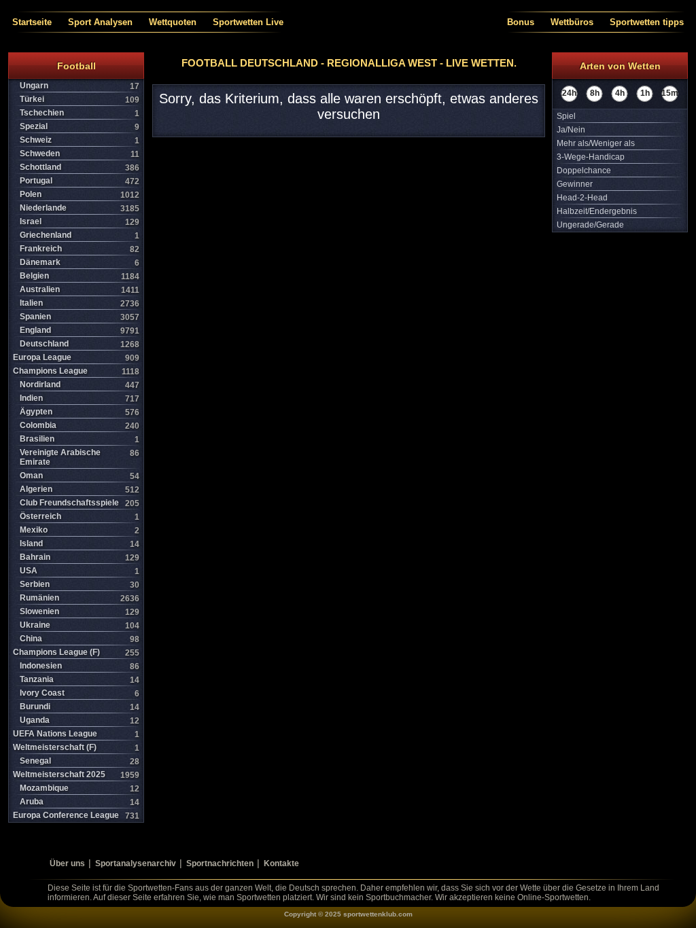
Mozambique (79, 788)
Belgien (79, 276)
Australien (79, 290)
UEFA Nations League (76, 734)
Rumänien (79, 598)
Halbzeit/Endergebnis (597, 211)
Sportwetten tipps (647, 22)
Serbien (79, 584)
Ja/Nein (571, 130)
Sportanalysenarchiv (135, 863)
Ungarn (79, 86)
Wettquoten (172, 22)
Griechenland (79, 235)
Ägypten (79, 412)
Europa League (76, 358)
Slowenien (79, 612)
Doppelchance (584, 170)
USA (79, 571)
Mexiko (79, 530)
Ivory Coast (79, 693)
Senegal (79, 761)
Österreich (79, 517)
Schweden (79, 154)
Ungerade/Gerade (590, 225)
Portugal (79, 181)
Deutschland (79, 344)
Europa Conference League (76, 815)
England (79, 330)
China (79, 639)
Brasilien (79, 439)
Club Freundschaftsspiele (79, 503)
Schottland (79, 167)
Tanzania (79, 680)
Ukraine (79, 625)
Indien (79, 398)
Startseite (32, 22)
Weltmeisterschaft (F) (76, 748)
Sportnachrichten (220, 863)
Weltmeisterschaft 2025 (76, 775)
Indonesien (79, 666)
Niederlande (79, 208)
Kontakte (281, 863)
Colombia (79, 426)
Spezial (79, 127)
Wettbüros (572, 22)
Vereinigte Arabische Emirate (79, 457)
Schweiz (79, 140)
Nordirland (79, 385)
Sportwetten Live (248, 22)
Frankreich (79, 249)
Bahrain (79, 557)
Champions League (76, 371)
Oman (79, 476)
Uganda (79, 720)
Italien (79, 303)
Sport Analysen (100, 22)
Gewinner (575, 184)
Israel (79, 222)
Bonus (520, 22)
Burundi (79, 707)
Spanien (79, 317)
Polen (79, 195)
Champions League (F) (76, 652)
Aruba (79, 802)
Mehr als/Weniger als (596, 143)
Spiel (566, 116)
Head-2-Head (582, 197)
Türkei (79, 99)
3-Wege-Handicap (591, 157)
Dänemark (79, 262)
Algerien (79, 489)
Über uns (67, 863)
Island (79, 544)
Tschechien (79, 113)
